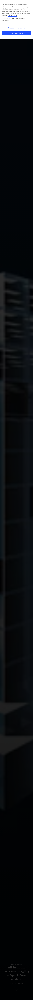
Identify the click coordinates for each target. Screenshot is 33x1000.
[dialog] (16, 19)
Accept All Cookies (16, 33)
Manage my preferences (16, 28)
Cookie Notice (12, 15)
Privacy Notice (15, 18)
